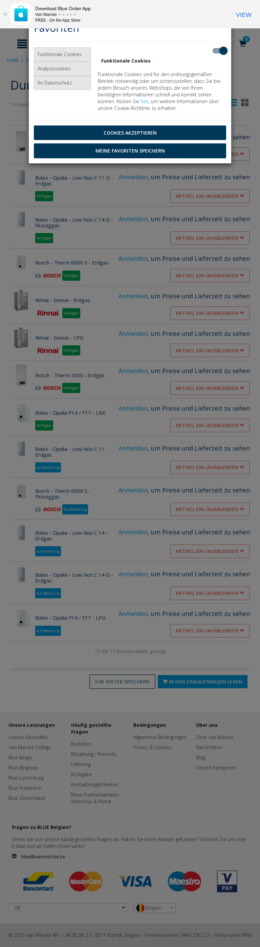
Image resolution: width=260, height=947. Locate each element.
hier (144, 101)
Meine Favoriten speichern (130, 150)
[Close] (5, 14)
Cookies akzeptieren (130, 133)
